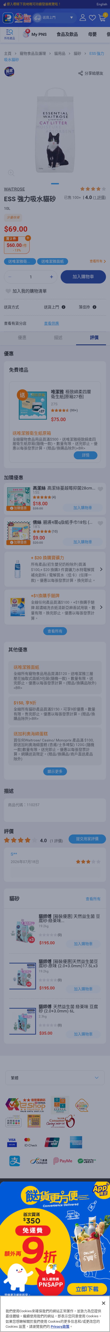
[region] (55, 1314)
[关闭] (103, 1303)
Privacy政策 (60, 1327)
